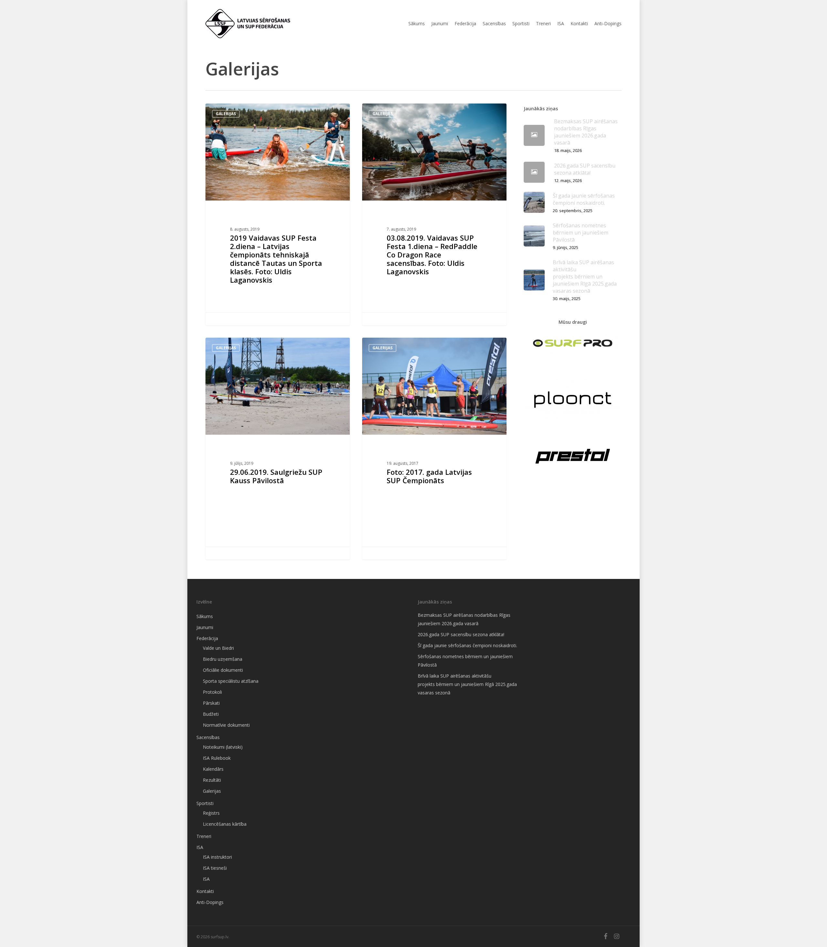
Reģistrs (211, 813)
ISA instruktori (217, 857)
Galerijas (226, 113)
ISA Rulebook (217, 758)
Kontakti (205, 891)
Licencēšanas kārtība (224, 824)
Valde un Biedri (218, 648)
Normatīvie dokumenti (226, 725)
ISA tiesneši (215, 868)
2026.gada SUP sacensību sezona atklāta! (461, 634)
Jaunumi (204, 627)
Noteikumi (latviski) (223, 747)
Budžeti (211, 714)
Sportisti (205, 803)
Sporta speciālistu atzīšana (230, 681)
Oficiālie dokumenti (223, 670)
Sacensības (208, 737)
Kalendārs (213, 769)
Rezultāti (212, 780)
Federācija (207, 638)
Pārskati (211, 703)
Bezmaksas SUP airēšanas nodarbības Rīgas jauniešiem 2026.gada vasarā (464, 619)
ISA (199, 847)
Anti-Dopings (210, 902)
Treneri (203, 836)
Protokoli (212, 692)
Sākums (204, 616)
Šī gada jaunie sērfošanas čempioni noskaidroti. (467, 645)
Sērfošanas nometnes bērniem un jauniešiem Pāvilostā (465, 660)
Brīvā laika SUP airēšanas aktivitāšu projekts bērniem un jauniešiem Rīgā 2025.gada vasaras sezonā (467, 684)
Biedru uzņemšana (222, 659)
